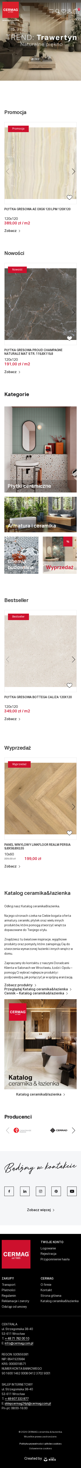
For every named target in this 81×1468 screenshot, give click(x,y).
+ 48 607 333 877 (17, 1398)
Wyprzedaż (18, 748)
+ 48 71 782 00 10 (17, 1338)
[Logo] (17, 11)
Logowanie (48, 1248)
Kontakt (46, 1290)
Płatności (8, 1290)
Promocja (15, 112)
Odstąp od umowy (14, 1306)
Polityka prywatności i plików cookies (40, 1444)
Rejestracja (48, 1253)
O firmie (46, 1284)
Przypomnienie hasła (55, 1259)
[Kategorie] (51, 11)
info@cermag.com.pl (19, 1343)
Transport (9, 1284)
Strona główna (51, 1295)
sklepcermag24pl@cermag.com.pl (28, 1403)
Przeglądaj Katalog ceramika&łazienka (36, 989)
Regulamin (9, 1295)
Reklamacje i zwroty (15, 1301)
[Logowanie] (69, 11)
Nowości (14, 253)
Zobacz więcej (39, 1210)
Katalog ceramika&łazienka (37, 893)
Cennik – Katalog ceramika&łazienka (34, 993)
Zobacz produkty (18, 985)
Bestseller (16, 600)
